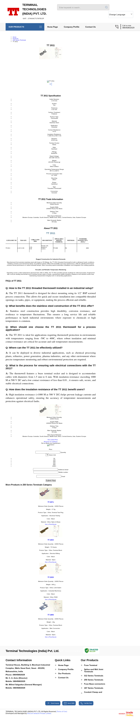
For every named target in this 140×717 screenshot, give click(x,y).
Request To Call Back (50, 441)
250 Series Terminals (19, 40)
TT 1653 (51, 540)
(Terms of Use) (61, 711)
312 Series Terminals (93, 676)
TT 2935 (51, 577)
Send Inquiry (55, 703)
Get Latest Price (52, 439)
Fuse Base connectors (94, 684)
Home (14, 37)
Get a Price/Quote (50, 524)
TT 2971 (51, 502)
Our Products (16, 27)
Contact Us (90, 27)
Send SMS (71, 703)
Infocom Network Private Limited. (39, 713)
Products (15, 38)
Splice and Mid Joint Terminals (93, 670)
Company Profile (71, 27)
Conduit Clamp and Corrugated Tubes (93, 693)
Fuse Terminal (90, 665)
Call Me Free (88, 703)
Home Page (52, 27)
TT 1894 (51, 615)
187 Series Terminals (93, 688)
